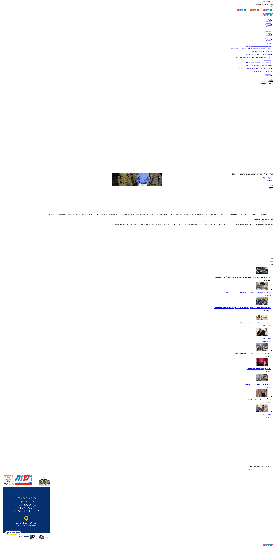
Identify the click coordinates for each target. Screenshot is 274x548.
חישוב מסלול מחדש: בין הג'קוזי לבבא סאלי (260, 51)
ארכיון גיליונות (268, 27)
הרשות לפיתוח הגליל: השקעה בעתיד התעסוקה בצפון (253, 353)
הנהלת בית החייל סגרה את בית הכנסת (258, 384)
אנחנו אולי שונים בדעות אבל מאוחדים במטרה (255, 323)
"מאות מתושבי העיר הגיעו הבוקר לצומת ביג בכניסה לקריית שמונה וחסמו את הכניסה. (242, 308)
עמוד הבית (271, 187)
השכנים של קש (267, 21)
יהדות (269, 20)
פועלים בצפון (266, 414)
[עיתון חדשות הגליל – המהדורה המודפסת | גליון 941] (26, 505)
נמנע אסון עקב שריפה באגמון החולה (259, 369)
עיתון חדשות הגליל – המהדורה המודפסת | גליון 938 (258, 65)
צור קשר (269, 25)
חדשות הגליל (268, 180)
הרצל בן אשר (265, 177)
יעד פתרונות (3, 547)
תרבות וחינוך (268, 24)
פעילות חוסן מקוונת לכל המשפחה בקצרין (257, 399)
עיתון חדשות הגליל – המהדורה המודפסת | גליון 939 (258, 62)
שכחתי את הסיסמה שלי (265, 83)
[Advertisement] (269, 107)
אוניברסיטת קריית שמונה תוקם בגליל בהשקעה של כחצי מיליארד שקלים (253, 68)
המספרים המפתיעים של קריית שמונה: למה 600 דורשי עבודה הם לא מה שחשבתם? (251, 48)
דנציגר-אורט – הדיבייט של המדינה (262, 71)
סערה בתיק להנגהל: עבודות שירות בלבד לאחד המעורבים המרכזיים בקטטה (253, 57)
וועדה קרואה (266, 338)
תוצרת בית (268, 23)
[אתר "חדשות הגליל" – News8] (247, 10)
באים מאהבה (267, 60)
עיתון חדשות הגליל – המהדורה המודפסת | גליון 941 (258, 46)
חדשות (269, 19)
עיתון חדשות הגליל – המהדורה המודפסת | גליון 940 (258, 54)
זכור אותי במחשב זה (263, 81)
